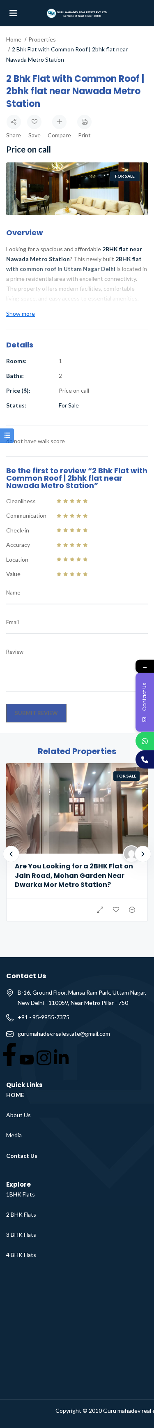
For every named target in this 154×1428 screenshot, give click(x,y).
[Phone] (145, 759)
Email (12, 622)
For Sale (125, 176)
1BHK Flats (20, 1194)
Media (14, 1135)
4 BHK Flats (21, 1254)
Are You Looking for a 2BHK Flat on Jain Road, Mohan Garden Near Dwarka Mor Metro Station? (74, 875)
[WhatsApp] (145, 740)
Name (13, 592)
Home (13, 39)
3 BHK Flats (21, 1234)
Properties (42, 39)
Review (14, 651)
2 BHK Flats (21, 1214)
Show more (20, 313)
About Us (18, 1114)
